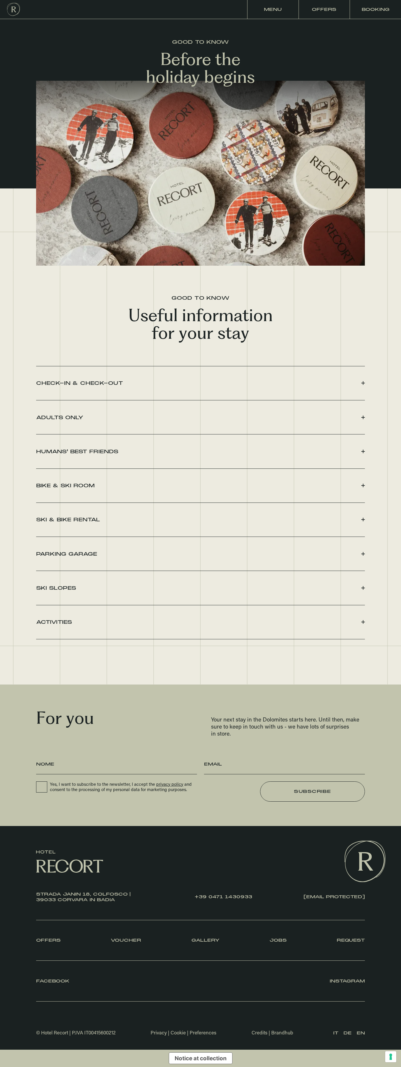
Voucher (126, 940)
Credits (259, 1032)
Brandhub (282, 1032)
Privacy (159, 1032)
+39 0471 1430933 (223, 897)
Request (351, 940)
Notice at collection (201, 1058)
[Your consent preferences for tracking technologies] (390, 1056)
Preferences (203, 1032)
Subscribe (312, 791)
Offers (324, 9)
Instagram (347, 981)
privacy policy (169, 784)
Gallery (205, 940)
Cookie (178, 1032)
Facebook (53, 981)
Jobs (278, 940)
